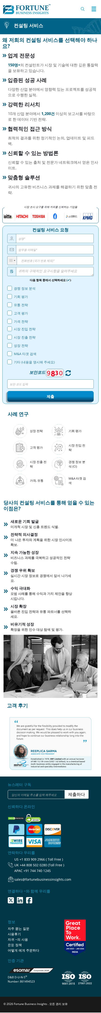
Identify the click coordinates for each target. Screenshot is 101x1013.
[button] (13, 739)
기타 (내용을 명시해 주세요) (34, 362)
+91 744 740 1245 (37, 870)
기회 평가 (21, 296)
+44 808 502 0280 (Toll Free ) (42, 865)
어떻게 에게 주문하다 (23, 950)
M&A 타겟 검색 (25, 354)
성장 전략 (21, 345)
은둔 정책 (15, 945)
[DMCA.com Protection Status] (16, 817)
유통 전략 (21, 305)
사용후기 (14, 934)
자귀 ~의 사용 (18, 939)
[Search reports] (82, 9)
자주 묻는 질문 (18, 928)
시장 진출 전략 (24, 337)
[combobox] (12, 260)
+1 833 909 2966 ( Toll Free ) (41, 859)
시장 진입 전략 (24, 329)
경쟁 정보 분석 (24, 288)
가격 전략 (21, 321)
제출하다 (76, 794)
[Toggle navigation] (93, 9)
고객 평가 (21, 313)
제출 (50, 396)
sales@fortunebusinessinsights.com (42, 879)
